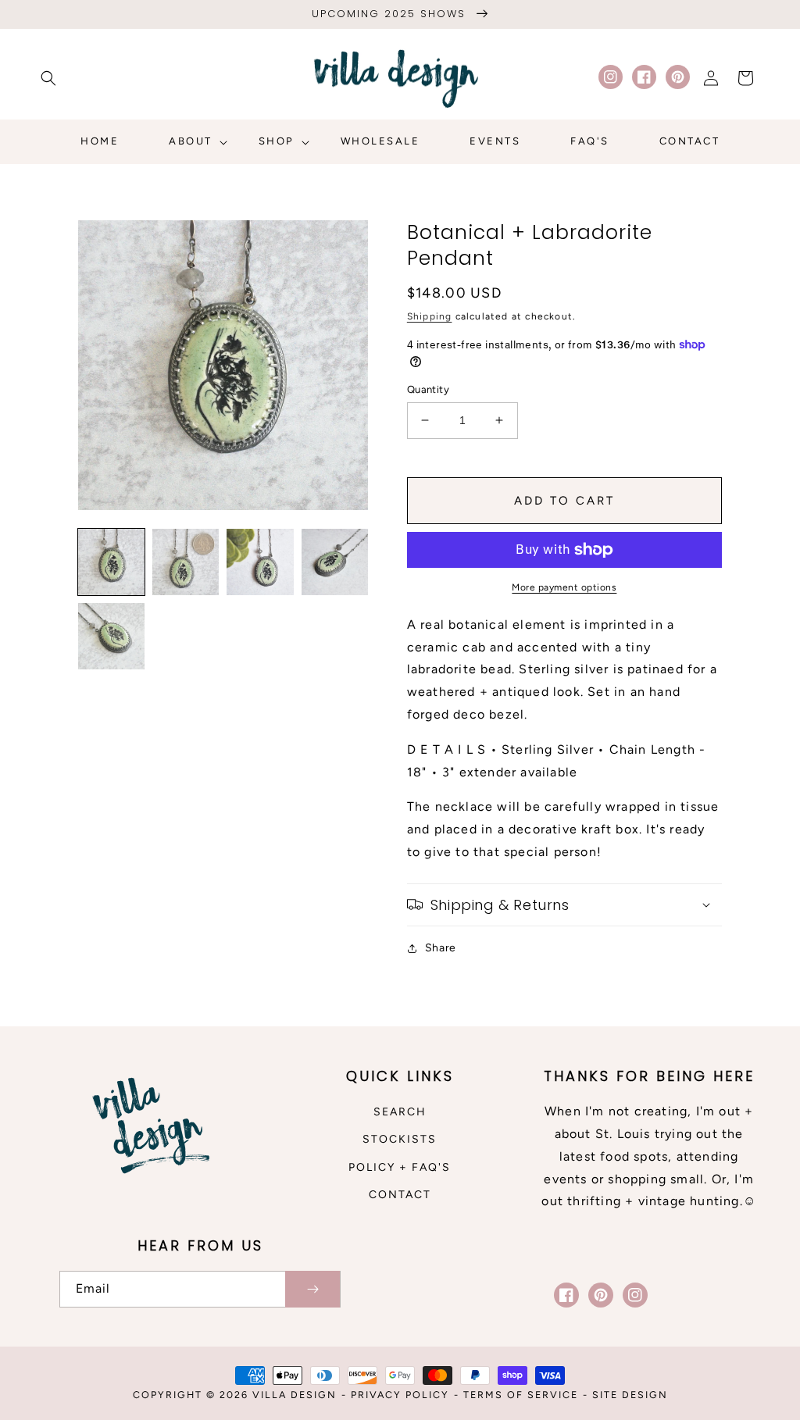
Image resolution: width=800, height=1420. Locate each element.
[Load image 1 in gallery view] (111, 562)
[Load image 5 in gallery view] (111, 636)
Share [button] (440, 947)
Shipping (429, 316)
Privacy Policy (400, 1394)
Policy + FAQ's (399, 1167)
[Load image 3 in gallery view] (260, 562)
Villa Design (294, 1394)
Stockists (399, 1139)
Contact (400, 1194)
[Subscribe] (312, 1289)
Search (400, 1112)
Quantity (428, 389)
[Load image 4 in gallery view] (335, 562)
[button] (48, 78)
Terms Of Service (520, 1394)
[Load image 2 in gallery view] (185, 562)
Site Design (630, 1394)
